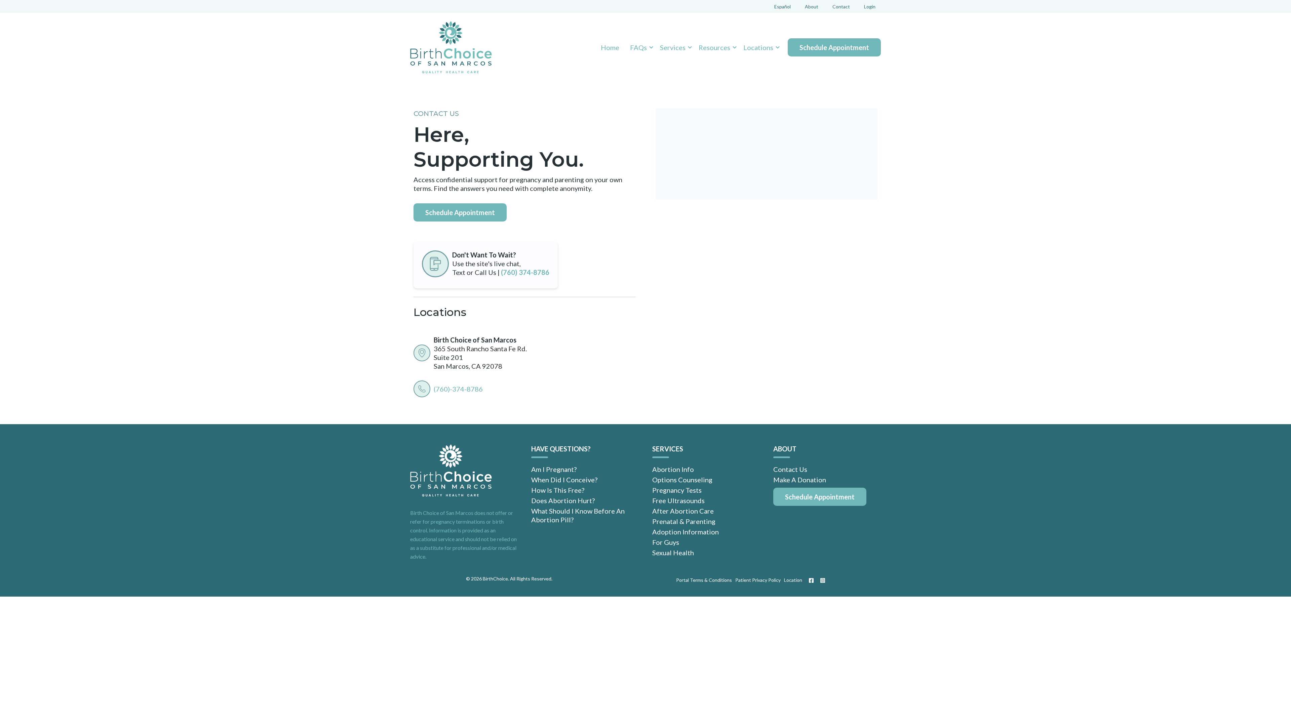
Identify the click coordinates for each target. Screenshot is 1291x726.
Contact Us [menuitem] (790, 469)
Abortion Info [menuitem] (673, 469)
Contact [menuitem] (841, 6)
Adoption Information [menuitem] (685, 532)
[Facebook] (811, 580)
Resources (714, 47)
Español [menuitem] (782, 6)
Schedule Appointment (834, 47)
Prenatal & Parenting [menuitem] (683, 521)
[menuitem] (819, 497)
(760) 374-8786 (525, 272)
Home (610, 47)
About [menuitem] (811, 6)
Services (673, 47)
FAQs (638, 47)
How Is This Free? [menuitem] (557, 490)
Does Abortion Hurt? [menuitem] (563, 500)
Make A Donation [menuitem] (799, 480)
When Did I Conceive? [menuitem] (564, 480)
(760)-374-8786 (458, 389)
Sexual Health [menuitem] (673, 553)
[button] (640, 47)
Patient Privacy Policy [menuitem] (758, 580)
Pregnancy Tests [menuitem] (677, 490)
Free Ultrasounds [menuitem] (678, 500)
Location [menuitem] (793, 580)
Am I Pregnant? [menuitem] (554, 469)
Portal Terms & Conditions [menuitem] (704, 580)
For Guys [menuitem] (665, 542)
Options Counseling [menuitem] (682, 480)
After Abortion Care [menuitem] (683, 511)
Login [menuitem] (869, 6)
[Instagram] (821, 580)
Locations (758, 47)
